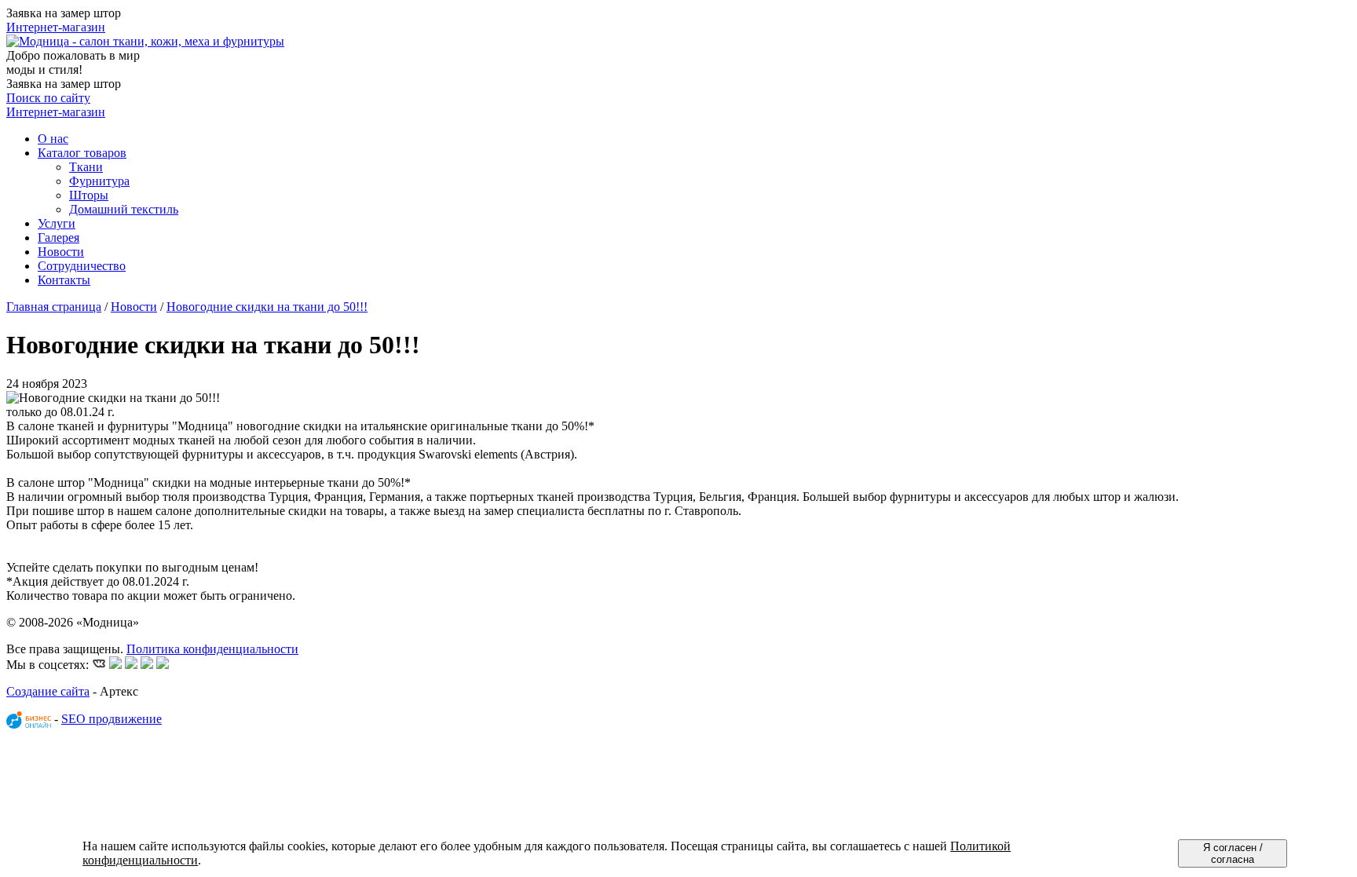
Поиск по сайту (48, 97)
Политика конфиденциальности (212, 649)
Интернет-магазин (55, 27)
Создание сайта (48, 691)
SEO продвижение (111, 718)
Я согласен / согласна (1233, 853)
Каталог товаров (82, 152)
